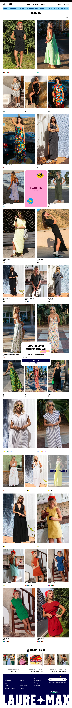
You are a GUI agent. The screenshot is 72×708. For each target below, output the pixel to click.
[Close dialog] (49, 344)
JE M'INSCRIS (36, 360)
